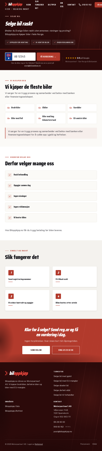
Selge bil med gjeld (62, 376)
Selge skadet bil (61, 385)
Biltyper (52, 4)
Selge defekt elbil (62, 390)
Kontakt (72, 4)
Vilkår (94, 444)
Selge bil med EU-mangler (66, 381)
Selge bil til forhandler (64, 395)
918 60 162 (62, 427)
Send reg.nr (36, 350)
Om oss (61, 4)
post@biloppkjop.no (32, 66)
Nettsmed (39, 444)
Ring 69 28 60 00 (65, 350)
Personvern (85, 444)
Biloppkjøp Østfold (13, 411)
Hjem (28, 4)
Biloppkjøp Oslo (12, 406)
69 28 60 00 (59, 422)
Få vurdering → (48, 56)
